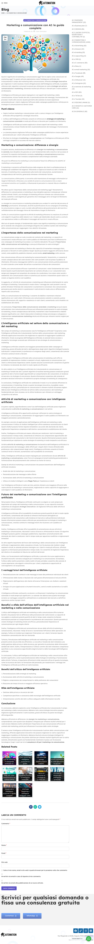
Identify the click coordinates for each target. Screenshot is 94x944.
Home (3, 13)
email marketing (48, 253)
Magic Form (32, 481)
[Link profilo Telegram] (39, 807)
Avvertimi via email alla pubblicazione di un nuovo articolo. (22, 883)
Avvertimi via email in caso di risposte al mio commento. (21, 876)
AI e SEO (75, 92)
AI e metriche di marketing (81, 87)
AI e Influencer (77, 80)
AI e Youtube (76, 99)
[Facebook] (75, 930)
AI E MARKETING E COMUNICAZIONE (17, 13)
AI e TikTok (76, 96)
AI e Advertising (77, 46)
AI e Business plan (78, 26)
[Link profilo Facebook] (31, 807)
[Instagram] (85, 930)
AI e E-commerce (78, 63)
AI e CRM (75, 59)
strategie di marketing (55, 119)
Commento (5, 823)
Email (3, 853)
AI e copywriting (78, 56)
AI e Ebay (75, 66)
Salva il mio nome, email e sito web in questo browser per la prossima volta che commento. (35, 870)
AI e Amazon (76, 49)
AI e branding (77, 52)
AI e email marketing (79, 69)
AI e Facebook (77, 73)
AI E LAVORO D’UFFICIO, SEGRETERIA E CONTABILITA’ (81, 35)
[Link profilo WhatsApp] (35, 807)
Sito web (4, 862)
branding (4, 206)
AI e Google (76, 76)
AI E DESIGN (76, 29)
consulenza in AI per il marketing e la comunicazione (45, 742)
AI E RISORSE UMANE (80, 102)
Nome (4, 845)
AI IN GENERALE (78, 111)
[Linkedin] (90, 930)
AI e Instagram (77, 83)
